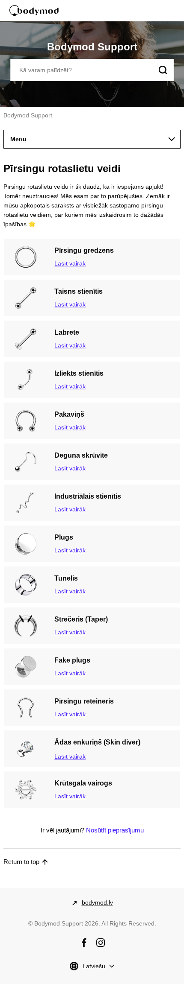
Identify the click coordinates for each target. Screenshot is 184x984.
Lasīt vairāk (70, 263)
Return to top (21, 861)
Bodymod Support (27, 115)
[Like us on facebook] (84, 942)
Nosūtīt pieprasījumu (115, 830)
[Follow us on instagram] (100, 942)
